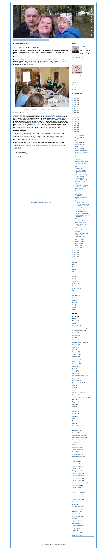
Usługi (73, 502)
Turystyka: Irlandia (76, 480)
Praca (73, 421)
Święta (74, 530)
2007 (75, 250)
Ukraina (74, 307)
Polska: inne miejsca (77, 297)
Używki (74, 504)
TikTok (74, 87)
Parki (73, 399)
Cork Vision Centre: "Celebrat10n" (79, 195)
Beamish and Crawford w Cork (82, 213)
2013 (75, 123)
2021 (75, 106)
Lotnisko (74, 378)
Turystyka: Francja (76, 473)
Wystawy (74, 523)
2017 (75, 115)
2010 (75, 129)
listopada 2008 (79, 138)
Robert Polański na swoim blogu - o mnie (81, 234)
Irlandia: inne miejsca (77, 285)
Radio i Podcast (76, 430)
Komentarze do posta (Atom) (44, 202)
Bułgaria (74, 269)
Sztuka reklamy (76, 454)
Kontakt (45, 40)
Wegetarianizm (75, 511)
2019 (75, 110)
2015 (75, 119)
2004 (75, 256)
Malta (73, 290)
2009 (75, 132)
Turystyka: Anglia (76, 466)
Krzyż (73, 368)
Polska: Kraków (76, 295)
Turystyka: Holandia (77, 478)
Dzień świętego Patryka (78, 330)
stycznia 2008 (79, 247)
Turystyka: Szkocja (77, 494)
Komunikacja (75, 359)
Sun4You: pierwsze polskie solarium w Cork (81, 201)
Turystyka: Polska (76, 490)
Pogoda (74, 406)
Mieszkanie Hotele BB (77, 382)
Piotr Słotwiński (20, 145)
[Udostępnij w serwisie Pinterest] (20, 148)
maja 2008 (78, 239)
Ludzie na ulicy (76, 380)
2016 (75, 117)
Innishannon (78, 231)
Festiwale (74, 335)
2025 (75, 98)
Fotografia (74, 340)
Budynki (74, 323)
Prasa (73, 423)
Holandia (74, 278)
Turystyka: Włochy (76, 499)
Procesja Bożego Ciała (77, 425)
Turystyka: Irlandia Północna (79, 482)
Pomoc (74, 416)
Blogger (64, 544)
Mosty (73, 385)
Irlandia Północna (76, 288)
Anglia (73, 264)
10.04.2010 (75, 316)
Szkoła (74, 452)
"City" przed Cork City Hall (81, 211)
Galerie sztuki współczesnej (79, 342)
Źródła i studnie (76, 532)
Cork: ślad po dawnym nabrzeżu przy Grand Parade (80, 172)
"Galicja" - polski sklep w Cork (82, 161)
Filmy (39, 40)
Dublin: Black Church (80, 236)
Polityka (74, 409)
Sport (73, 444)
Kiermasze (74, 356)
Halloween (74, 347)
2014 (75, 121)
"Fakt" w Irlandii (79, 188)
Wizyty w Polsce (76, 516)
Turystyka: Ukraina (77, 497)
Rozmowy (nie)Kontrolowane (79, 437)
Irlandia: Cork (75, 281)
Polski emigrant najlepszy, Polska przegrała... (81, 219)
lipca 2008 (78, 146)
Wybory (74, 518)
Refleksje (74, 432)
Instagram (74, 89)
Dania (73, 271)
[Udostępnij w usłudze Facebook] (19, 148)
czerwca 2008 (78, 148)
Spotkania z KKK (76, 447)
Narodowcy (75, 394)
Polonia (56, 145)
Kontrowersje (75, 363)
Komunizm (74, 361)
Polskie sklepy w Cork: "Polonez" (80, 225)
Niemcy (74, 293)
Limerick (25, 124)
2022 (75, 104)
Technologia (75, 461)
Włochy (74, 309)
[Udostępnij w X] (17, 148)
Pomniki (74, 413)
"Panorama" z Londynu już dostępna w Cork (81, 153)
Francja (74, 274)
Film (73, 337)
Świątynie (74, 528)
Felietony (74, 332)
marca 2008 (78, 243)
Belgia (73, 267)
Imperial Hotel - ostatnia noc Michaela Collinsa (82, 208)
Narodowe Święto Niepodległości (80, 397)
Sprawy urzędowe (76, 449)
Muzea (74, 387)
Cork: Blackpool (76, 325)
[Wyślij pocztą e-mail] (14, 148)
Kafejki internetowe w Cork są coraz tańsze (82, 167)
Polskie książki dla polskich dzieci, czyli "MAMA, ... (81, 186)
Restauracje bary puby (77, 435)
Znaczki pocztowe (76, 525)
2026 (75, 96)
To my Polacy (75, 463)
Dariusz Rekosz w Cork (80, 222)
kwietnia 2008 (78, 241)
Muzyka (74, 390)
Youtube (74, 82)
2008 (75, 134)
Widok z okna (75, 513)
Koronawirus (75, 366)
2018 (75, 112)
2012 (75, 125)
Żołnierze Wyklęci (76, 535)
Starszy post (65, 198)
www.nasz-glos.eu (46, 62)
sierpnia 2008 (78, 144)
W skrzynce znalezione (78, 506)
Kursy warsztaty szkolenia (78, 375)
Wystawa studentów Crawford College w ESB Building (82, 205)
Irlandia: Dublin (75, 283)
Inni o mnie (75, 352)
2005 (75, 254)
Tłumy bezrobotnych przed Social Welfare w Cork (81, 179)
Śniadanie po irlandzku (80, 155)
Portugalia (74, 300)
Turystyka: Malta (76, 485)
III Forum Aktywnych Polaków (82, 150)
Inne (73, 349)
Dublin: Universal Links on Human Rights (81, 228)
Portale (74, 418)
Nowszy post (18, 198)
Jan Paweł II (75, 354)
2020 (75, 108)
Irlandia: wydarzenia (49, 145)
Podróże (33, 40)
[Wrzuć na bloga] (16, 148)
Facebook (74, 84)
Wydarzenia (62, 145)
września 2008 (79, 142)
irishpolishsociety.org (50, 116)
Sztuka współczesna (77, 456)
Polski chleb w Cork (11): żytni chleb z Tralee (82, 216)
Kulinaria (74, 373)
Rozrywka (74, 440)
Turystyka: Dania (76, 471)
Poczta (74, 404)
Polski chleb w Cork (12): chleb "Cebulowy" (81, 175)
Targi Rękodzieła (76, 459)
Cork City (61, 118)
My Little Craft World (77, 392)
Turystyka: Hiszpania (77, 475)
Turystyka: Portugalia (77, 492)
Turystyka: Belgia (76, 468)
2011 (75, 127)
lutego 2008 (78, 245)
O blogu (26, 40)
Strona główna (18, 40)
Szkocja (74, 305)
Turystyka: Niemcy (77, 487)
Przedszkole (75, 428)
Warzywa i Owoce (76, 509)
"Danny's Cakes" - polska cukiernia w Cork (81, 191)
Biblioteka (74, 321)
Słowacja (74, 302)
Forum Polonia (31, 145)
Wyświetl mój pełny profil (78, 57)
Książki (74, 371)
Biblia (73, 318)
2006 (75, 252)
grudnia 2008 (78, 135)
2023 (75, 102)
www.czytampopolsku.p (35, 122)
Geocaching (75, 344)
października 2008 (80, 140)
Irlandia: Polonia (40, 145)
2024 (75, 100)
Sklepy (74, 442)
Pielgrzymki (75, 402)
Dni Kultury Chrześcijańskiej (79, 328)
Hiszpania (74, 276)
